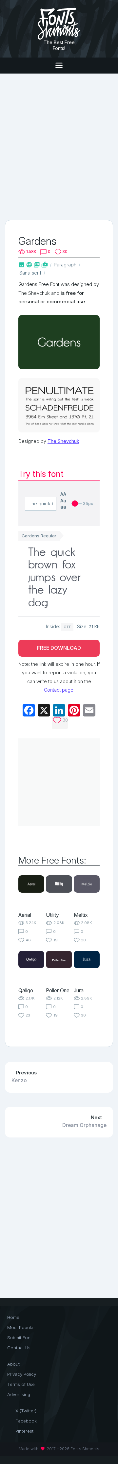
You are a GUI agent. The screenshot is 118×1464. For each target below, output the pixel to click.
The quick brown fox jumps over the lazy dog (54, 578)
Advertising (18, 1394)
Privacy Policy (21, 1374)
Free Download (59, 648)
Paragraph (65, 264)
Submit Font (19, 1337)
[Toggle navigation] (59, 65)
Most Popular (21, 1327)
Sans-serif (30, 273)
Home (13, 1317)
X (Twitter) (25, 1410)
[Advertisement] (59, 146)
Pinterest (24, 1431)
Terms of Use (21, 1384)
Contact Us (18, 1347)
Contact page (58, 690)
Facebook (26, 1420)
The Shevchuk (63, 441)
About (13, 1364)
